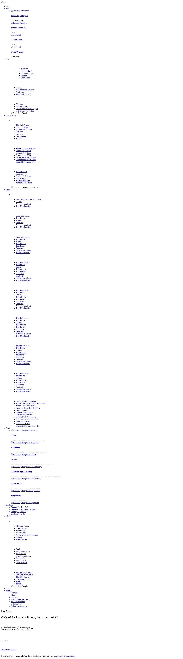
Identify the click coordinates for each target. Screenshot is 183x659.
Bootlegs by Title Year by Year (23, 509)
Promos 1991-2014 (23, 155)
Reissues (19, 132)
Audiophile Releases (24, 176)
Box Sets (19, 134)
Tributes (19, 584)
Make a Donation (18, 602)
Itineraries (20, 274)
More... (9, 590)
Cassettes (19, 174)
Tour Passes (20, 246)
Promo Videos (21, 528)
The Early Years (22, 125)
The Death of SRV (23, 94)
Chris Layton (16, 40)
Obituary (19, 104)
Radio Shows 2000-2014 (26, 162)
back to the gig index (9, 649)
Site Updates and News (20, 599)
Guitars (14, 435)
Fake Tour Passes (23, 424)
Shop (8, 588)
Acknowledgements (19, 606)
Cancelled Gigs (22, 410)
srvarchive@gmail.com (65, 656)
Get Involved (16, 604)
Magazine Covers (23, 551)
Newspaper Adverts (23, 204)
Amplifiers (15, 447)
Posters (19, 202)
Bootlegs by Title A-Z (19, 507)
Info (7, 59)
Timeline (24, 69)
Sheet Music (21, 554)
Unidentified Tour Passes (26, 417)
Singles (19, 138)
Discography (11, 115)
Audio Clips (21, 533)
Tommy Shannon (18, 28)
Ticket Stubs (21, 244)
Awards (24, 75)
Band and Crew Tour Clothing (28, 408)
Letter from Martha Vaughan (27, 109)
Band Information (23, 216)
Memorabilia (21, 560)
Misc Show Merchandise (25, 406)
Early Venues (26, 78)
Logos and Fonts (22, 579)
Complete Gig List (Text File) (27, 426)
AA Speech (20, 92)
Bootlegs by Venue (18, 512)
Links (13, 595)
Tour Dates (20, 218)
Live (8, 189)
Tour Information (22, 262)
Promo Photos (21, 539)
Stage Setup (16, 495)
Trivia (18, 581)
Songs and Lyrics (27, 73)
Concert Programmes (24, 415)
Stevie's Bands (26, 71)
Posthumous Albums (24, 129)
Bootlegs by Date (18, 514)
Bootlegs (9, 505)
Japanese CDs (21, 172)
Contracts (19, 223)
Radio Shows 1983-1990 (26, 157)
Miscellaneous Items (24, 183)
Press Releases (21, 563)
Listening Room (22, 526)
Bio (7, 8)
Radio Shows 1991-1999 (26, 160)
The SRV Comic (22, 577)
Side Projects (21, 178)
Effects (14, 459)
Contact (14, 593)
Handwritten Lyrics (23, 556)
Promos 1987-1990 (23, 153)
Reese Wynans (17, 52)
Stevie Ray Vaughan (19, 16)
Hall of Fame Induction (25, 111)
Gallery (19, 537)
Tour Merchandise (23, 206)
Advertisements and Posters (27, 535)
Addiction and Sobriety (25, 90)
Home (8, 6)
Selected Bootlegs (23, 181)
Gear (8, 428)
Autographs (20, 558)
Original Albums (22, 127)
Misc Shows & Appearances (27, 401)
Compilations (21, 136)
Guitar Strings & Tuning (21, 471)
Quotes (19, 87)
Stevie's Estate (21, 106)
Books (18, 549)
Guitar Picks (16, 483)
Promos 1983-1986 (23, 151)
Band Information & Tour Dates (28, 199)
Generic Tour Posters (24, 412)
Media (8, 516)
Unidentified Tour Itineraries (27, 419)
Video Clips (20, 530)
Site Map (14, 597)
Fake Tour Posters (23, 421)
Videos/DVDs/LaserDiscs (26, 148)
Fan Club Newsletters (24, 575)
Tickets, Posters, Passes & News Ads (30, 403)
